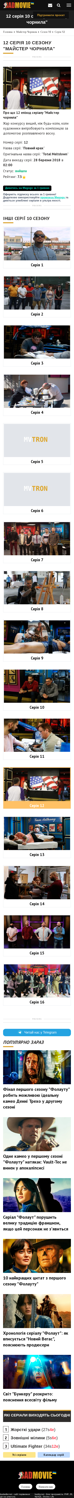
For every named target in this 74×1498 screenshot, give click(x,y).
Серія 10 (37, 707)
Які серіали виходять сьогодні (37, 1415)
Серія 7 (37, 559)
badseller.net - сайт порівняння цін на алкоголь (15, 1495)
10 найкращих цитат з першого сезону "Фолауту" (34, 1281)
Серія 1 (37, 264)
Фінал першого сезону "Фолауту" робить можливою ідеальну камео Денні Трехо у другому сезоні (36, 1098)
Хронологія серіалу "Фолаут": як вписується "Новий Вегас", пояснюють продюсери (35, 1339)
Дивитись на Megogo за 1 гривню (27, 188)
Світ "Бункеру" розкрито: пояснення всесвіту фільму (30, 1397)
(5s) (34, 1438)
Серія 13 (37, 854)
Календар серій (54, 1454)
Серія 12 (60, 31)
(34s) (35, 1446)
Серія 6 (37, 510)
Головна (8, 31)
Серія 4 (37, 412)
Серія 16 (37, 1002)
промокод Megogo (53, 197)
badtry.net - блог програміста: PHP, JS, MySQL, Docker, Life (54, 1495)
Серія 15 (37, 953)
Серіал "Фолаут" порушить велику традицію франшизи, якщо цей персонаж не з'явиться (35, 1223)
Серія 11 (37, 756)
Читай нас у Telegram (40, 1032)
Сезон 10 (45, 31)
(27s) (33, 1429)
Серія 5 (37, 461)
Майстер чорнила (26, 31)
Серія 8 (37, 608)
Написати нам (46, 1486)
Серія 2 (37, 314)
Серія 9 (37, 658)
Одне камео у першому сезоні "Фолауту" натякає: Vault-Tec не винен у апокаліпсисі (35, 1162)
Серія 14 (37, 903)
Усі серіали (19, 1454)
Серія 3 (37, 363)
